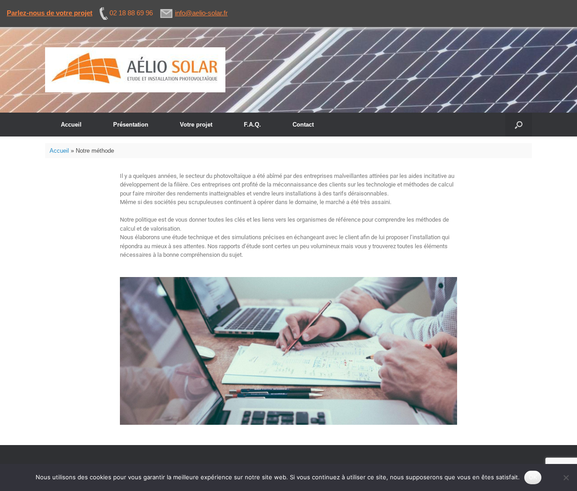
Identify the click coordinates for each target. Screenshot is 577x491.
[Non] (565, 477)
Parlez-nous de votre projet (49, 13)
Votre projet (196, 124)
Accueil (71, 124)
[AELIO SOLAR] (135, 69)
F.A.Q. (252, 124)
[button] (518, 124)
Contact (303, 124)
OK (533, 477)
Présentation (130, 124)
